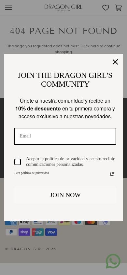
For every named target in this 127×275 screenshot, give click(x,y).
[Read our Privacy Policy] (112, 174)
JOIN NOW (65, 194)
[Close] (115, 62)
